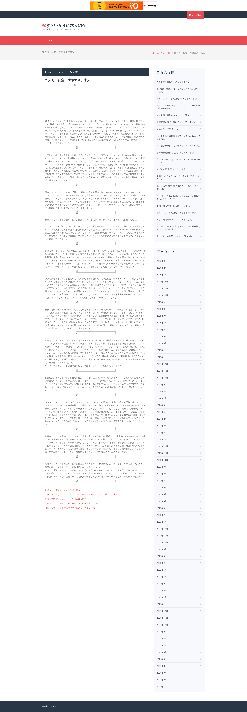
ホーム (51, 40)
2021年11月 (162, 617)
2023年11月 (162, 453)
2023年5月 (162, 494)
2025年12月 (162, 281)
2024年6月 (162, 405)
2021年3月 (162, 672)
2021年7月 (162, 645)
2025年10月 (162, 295)
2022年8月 (162, 556)
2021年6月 (162, 652)
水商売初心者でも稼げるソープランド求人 (176, 122)
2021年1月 (162, 686)
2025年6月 (162, 322)
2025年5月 (162, 329)
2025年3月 (162, 343)
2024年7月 (162, 398)
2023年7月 (162, 480)
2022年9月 (162, 549)
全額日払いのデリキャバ (168, 129)
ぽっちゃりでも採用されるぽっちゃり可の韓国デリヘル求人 (73, 503)
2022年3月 (162, 590)
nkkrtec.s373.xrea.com (57, 72)
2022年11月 (162, 535)
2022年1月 (162, 604)
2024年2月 (162, 432)
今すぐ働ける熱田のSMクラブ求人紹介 (175, 236)
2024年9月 (162, 384)
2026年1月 (162, 274)
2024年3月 (162, 425)
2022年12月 (162, 528)
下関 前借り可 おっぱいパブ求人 (173, 205)
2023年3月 (162, 508)
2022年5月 (162, 576)
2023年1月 (162, 521)
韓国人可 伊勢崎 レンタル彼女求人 (62, 490)
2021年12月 (162, 611)
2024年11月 (162, 370)
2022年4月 (162, 583)
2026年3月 (162, 261)
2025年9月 (162, 302)
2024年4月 (162, 418)
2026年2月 (162, 267)
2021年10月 (162, 624)
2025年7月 (162, 315)
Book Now (197, 15)
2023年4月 (162, 501)
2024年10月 (162, 377)
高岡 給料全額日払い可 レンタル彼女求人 (65, 498)
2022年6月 (162, 569)
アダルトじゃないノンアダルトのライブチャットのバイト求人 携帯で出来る (81, 494)
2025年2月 (162, 350)
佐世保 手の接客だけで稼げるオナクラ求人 (177, 212)
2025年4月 (162, 336)
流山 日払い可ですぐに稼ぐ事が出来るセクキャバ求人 (71, 507)
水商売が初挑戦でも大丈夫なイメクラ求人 (176, 152)
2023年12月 (162, 446)
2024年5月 (162, 412)
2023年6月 (162, 487)
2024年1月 (162, 439)
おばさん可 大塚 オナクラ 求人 (171, 169)
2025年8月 (162, 309)
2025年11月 (162, 288)
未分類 (166, 52)
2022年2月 (162, 597)
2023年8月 (162, 473)
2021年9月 (162, 631)
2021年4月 (162, 666)
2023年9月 (162, 466)
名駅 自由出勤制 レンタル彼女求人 (174, 219)
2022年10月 (162, 542)
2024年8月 (162, 391)
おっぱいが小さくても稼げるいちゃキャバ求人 (178, 145)
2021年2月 (162, 679)
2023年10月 (162, 460)
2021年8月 (162, 638)
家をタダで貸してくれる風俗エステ (173, 81)
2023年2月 (162, 515)
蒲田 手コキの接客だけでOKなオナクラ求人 (178, 98)
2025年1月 (162, 357)
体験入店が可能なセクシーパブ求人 (173, 115)
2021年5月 (162, 659)
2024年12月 (162, 364)
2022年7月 (162, 563)
